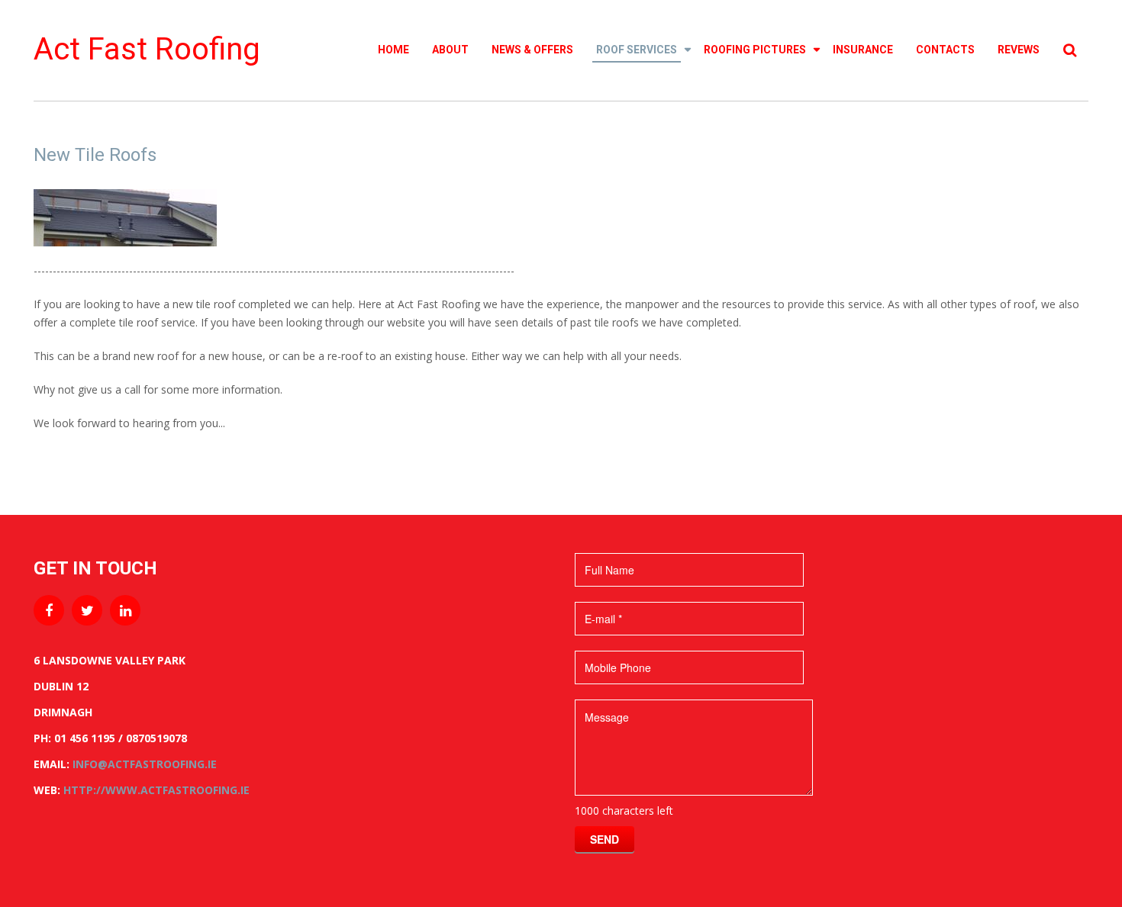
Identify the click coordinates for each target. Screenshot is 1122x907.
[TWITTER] (87, 610)
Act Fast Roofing (147, 49)
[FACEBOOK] (49, 610)
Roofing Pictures (755, 49)
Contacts (945, 49)
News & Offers (532, 49)
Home (393, 49)
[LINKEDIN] (125, 610)
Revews (1019, 49)
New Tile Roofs (95, 155)
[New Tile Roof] (125, 216)
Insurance (863, 49)
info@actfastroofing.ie (145, 764)
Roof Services (636, 49)
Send (604, 839)
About (450, 49)
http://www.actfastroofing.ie (156, 790)
